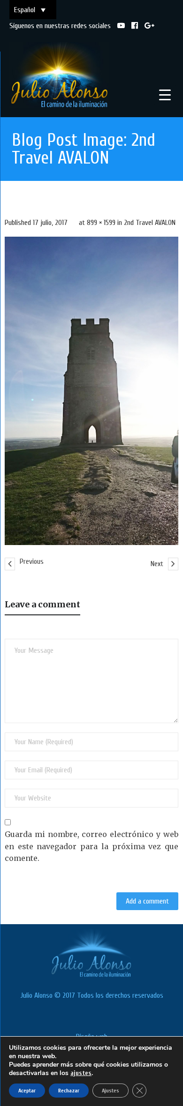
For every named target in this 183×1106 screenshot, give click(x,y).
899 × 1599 (101, 222)
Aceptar (27, 1090)
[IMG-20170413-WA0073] (91, 391)
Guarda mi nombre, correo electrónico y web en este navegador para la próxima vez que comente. (91, 846)
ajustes (81, 1073)
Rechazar (68, 1090)
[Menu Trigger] (164, 94)
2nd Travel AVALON (149, 222)
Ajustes (110, 1090)
